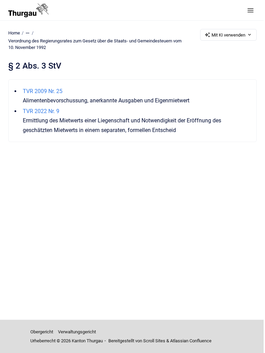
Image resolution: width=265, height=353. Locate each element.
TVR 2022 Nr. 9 (41, 111)
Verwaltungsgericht (77, 331)
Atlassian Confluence (191, 340)
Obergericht (41, 331)
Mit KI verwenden (228, 35)
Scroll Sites (154, 340)
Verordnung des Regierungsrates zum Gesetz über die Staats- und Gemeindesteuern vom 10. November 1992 (94, 44)
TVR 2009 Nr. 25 (42, 91)
